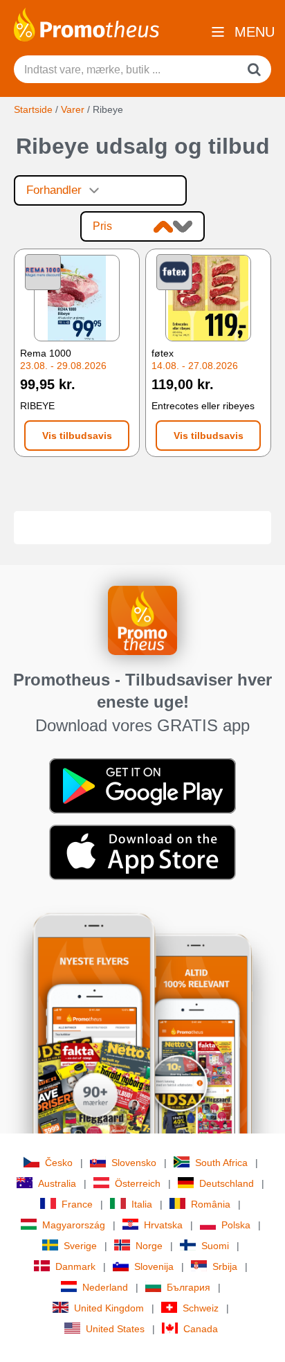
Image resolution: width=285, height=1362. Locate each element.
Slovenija (154, 1266)
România (210, 1204)
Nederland (105, 1287)
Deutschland (226, 1183)
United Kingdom (109, 1308)
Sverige (80, 1245)
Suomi (215, 1245)
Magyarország (73, 1224)
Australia (57, 1183)
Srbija (224, 1266)
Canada (200, 1328)
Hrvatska (163, 1224)
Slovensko (133, 1162)
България (188, 1287)
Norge (149, 1245)
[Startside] (86, 23)
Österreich (137, 1183)
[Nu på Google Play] (142, 784)
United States (115, 1328)
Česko (59, 1162)
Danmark (75, 1266)
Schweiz (201, 1308)
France (77, 1204)
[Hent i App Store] (142, 851)
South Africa (221, 1162)
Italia (141, 1204)
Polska (235, 1224)
